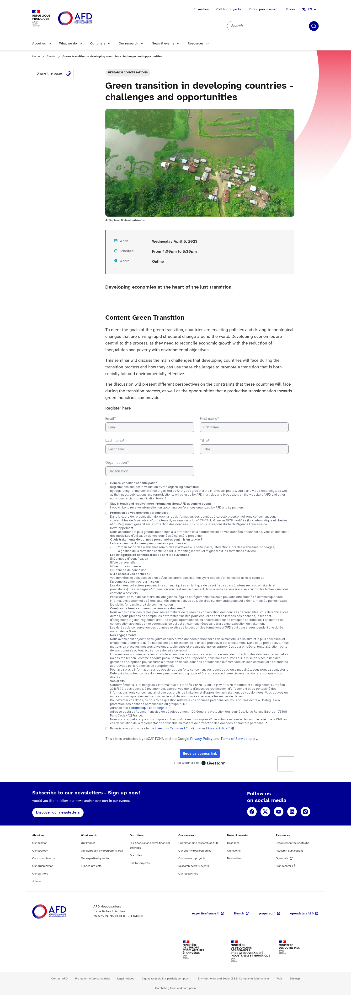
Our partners (40, 873)
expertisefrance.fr (206, 913)
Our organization (42, 866)
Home (36, 56)
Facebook (252, 811)
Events (51, 56)
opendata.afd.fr (302, 913)
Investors (201, 9)
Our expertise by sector (95, 858)
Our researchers (188, 873)
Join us (36, 881)
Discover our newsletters (58, 812)
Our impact (88, 843)
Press (290, 9)
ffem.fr (239, 913)
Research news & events (193, 866)
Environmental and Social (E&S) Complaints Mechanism (233, 978)
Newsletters (234, 858)
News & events (163, 43)
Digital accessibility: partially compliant (166, 978)
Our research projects (191, 858)
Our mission (40, 843)
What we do (68, 43)
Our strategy (40, 850)
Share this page (69, 73)
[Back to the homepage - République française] (85, 18)
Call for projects (228, 9)
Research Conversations (128, 72)
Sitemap (295, 978)
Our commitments (43, 858)
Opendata (282, 858)
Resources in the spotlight (292, 843)
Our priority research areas (194, 850)
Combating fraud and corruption (175, 988)
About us (39, 43)
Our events (234, 850)
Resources (196, 43)
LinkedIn (292, 811)
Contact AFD (59, 978)
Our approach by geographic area (102, 850)
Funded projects (91, 866)
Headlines (233, 843)
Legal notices (125, 978)
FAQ (279, 978)
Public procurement (264, 9)
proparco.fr (267, 913)
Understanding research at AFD (198, 843)
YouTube (278, 811)
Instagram (305, 811)
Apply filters (314, 26)
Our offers (97, 43)
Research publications (289, 850)
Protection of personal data (92, 978)
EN (310, 9)
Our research (128, 43)
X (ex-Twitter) (265, 811)
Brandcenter (283, 866)
